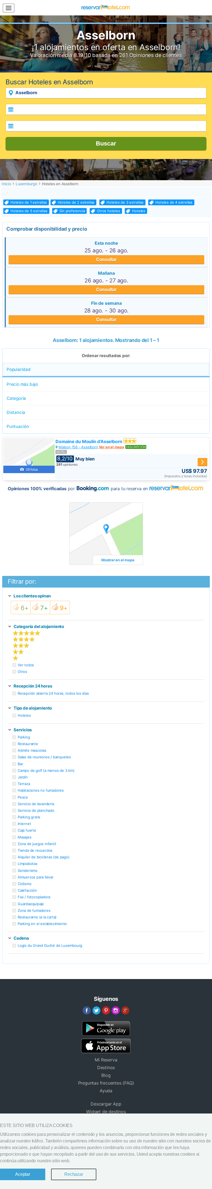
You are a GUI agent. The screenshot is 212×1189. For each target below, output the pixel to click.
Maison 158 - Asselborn (78, 447)
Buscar (106, 143)
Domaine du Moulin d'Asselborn (89, 441)
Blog (105, 1075)
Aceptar (22, 1174)
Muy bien (76, 458)
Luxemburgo (26, 184)
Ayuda (106, 1090)
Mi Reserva (106, 1060)
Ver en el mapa (111, 447)
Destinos (106, 1067)
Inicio (6, 184)
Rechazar (73, 1174)
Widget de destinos (106, 1111)
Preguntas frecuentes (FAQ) (106, 1083)
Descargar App (106, 1104)
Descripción (136, 447)
